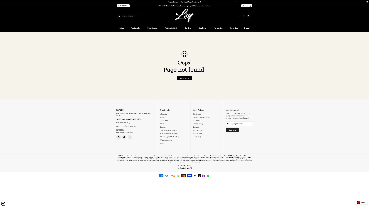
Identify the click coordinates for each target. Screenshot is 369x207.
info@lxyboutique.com (124, 132)
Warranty (196, 120)
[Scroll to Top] (365, 196)
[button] (248, 16)
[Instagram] (124, 137)
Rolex (122, 28)
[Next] (236, 2)
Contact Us (164, 120)
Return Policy (198, 124)
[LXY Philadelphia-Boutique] (184, 16)
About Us (163, 114)
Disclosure (197, 114)
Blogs (162, 117)
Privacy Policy (198, 133)
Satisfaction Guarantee (201, 117)
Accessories (218, 28)
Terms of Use (198, 130)
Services (188, 28)
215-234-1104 (120, 130)
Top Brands (135, 28)
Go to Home (184, 78)
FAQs (162, 124)
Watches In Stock (171, 28)
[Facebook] (118, 137)
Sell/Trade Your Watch (168, 130)
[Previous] (133, 2)
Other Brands (152, 28)
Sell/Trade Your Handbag (169, 133)
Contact (246, 28)
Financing (234, 28)
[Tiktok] (130, 137)
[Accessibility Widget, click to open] (3, 204)
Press (162, 143)
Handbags (202, 28)
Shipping (196, 127)
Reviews (163, 127)
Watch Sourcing (166, 140)
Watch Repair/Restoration (169, 137)
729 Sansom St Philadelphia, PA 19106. (130, 119)
